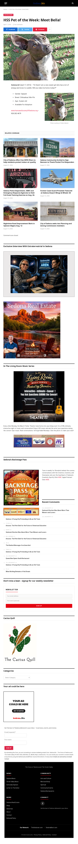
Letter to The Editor (12, 788)
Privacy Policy (38, 835)
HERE (60, 477)
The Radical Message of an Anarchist (18, 545)
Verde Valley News (12, 781)
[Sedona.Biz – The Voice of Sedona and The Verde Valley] (39, 3)
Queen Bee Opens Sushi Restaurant (17, 558)
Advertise (9, 809)
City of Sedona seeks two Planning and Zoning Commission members (56, 225)
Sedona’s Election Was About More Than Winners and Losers (55, 511)
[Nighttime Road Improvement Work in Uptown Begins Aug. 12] (20, 211)
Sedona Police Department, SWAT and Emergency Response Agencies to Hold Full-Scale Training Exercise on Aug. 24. (19, 193)
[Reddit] (5, 116)
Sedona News (8, 15)
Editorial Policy (11, 818)
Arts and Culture (46, 778)
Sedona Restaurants (47, 791)
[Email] (5, 111)
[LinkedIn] (5, 101)
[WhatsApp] (5, 121)
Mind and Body (45, 781)
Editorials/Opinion (12, 785)
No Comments (19, 24)
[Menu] (5, 3)
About (8, 812)
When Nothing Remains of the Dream (18, 571)
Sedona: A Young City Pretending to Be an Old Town (23, 519)
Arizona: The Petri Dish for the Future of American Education (26, 525)
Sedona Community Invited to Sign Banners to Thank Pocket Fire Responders (57, 161)
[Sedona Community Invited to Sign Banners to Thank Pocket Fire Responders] (57, 147)
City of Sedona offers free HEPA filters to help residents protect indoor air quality (19, 161)
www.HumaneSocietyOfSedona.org (24, 111)
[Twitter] (5, 96)
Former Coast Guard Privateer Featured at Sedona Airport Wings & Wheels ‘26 (56, 192)
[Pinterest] (5, 106)
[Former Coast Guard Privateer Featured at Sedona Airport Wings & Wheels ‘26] (57, 178)
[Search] (72, 3)
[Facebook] (5, 90)
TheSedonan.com (37, 827)
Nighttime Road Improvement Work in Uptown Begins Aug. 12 (19, 225)
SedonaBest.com (51, 827)
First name (7, 739)
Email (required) (10, 732)
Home (5, 9)
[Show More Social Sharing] (50, 29)
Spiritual (43, 785)
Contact (9, 815)
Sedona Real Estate (12, 802)
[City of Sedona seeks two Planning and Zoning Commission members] (57, 211)
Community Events (47, 788)
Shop (8, 805)
